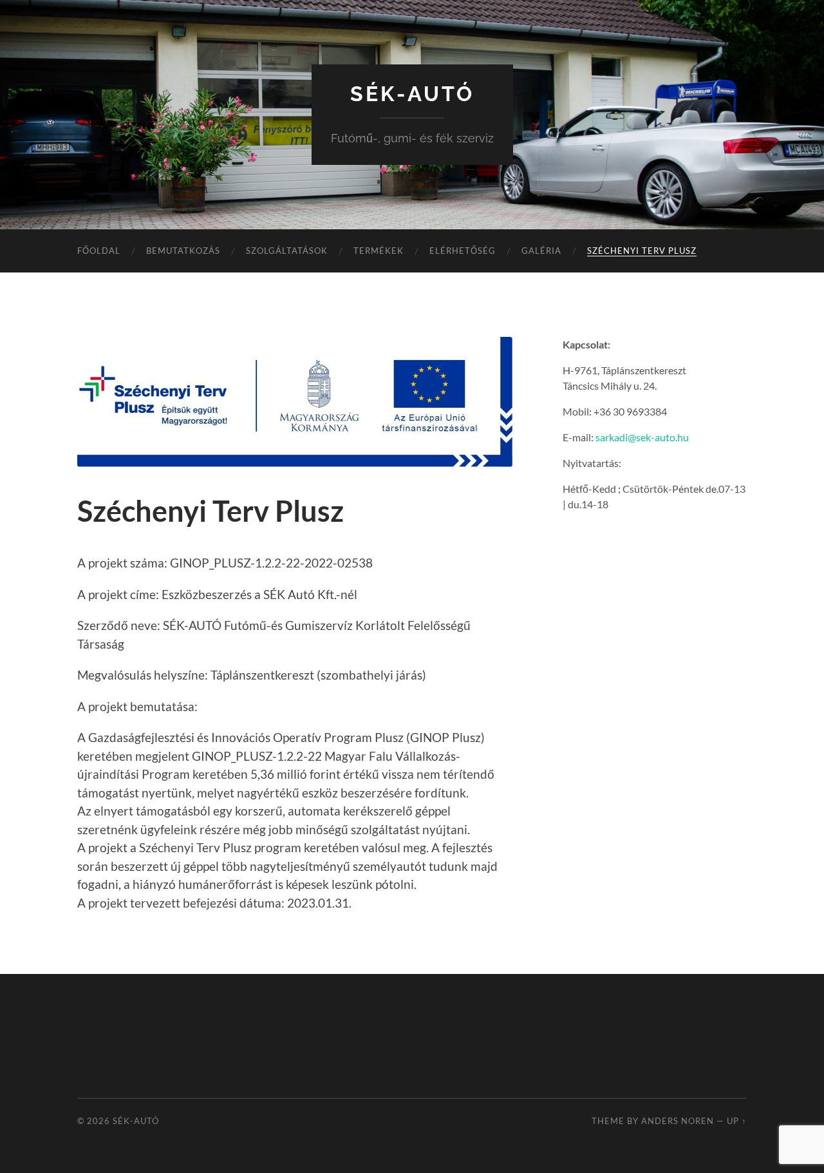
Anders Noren (677, 1121)
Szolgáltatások (287, 250)
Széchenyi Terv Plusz (642, 250)
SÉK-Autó (412, 94)
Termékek (378, 250)
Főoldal (98, 250)
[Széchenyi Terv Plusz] (294, 402)
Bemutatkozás (183, 250)
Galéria (541, 250)
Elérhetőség (462, 250)
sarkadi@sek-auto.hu (642, 437)
